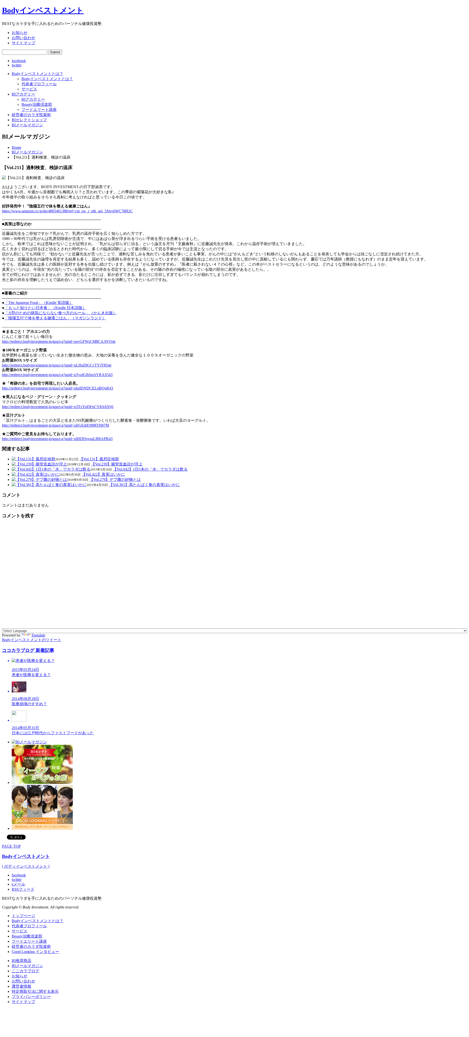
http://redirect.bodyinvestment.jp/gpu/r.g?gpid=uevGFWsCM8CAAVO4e (59, 341)
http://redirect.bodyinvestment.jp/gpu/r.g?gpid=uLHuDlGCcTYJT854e (56, 365)
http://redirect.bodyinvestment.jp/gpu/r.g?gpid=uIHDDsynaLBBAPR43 (57, 439)
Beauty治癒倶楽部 (36, 104)
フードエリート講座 (39, 110)
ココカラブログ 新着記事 (28, 650)
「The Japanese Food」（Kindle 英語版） (38, 303)
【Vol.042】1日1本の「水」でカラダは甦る (150, 469)
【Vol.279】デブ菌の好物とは (115, 479)
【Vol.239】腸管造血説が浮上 (116, 464)
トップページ (23, 916)
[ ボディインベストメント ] (25, 866)
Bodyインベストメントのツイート (31, 640)
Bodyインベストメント (26, 856)
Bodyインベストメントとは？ (37, 74)
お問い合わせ (23, 38)
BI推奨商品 (21, 961)
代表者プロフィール (39, 84)
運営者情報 (21, 986)
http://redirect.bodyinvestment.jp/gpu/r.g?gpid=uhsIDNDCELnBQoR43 (57, 388)
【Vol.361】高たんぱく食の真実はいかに (144, 485)
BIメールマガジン (27, 125)
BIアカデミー (23, 94)
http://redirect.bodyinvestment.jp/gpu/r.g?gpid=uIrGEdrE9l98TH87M (55, 425)
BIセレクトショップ (29, 120)
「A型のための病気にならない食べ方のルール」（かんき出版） (60, 313)
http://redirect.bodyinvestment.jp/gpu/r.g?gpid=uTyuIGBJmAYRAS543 (57, 375)
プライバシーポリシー (31, 996)
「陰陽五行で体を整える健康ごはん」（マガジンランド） (55, 318)
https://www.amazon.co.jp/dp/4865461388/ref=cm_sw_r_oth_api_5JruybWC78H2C (67, 211)
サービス (29, 89)
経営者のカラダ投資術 (31, 115)
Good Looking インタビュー (35, 952)
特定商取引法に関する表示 (35, 991)
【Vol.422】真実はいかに (103, 474)
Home (16, 147)
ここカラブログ (25, 971)
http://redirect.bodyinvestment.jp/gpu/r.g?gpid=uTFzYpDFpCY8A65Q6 (57, 407)
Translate (38, 635)
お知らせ (19, 33)
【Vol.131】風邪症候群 (99, 459)
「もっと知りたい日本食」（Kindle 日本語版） (45, 308)
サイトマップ (23, 43)
